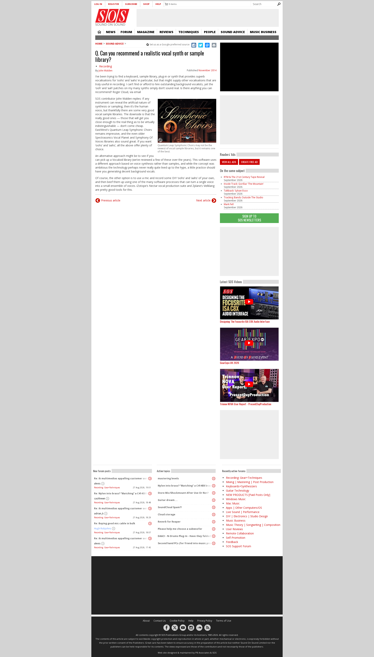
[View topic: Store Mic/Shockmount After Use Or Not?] (213, 493)
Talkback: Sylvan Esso (236, 190)
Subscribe (131, 4)
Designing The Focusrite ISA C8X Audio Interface (245, 321)
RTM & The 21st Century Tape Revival (244, 177)
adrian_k (98, 513)
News (111, 32)
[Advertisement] (249, 251)
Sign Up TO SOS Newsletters (249, 218)
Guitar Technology (237, 490)
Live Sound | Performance (242, 512)
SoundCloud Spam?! (170, 507)
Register (113, 4)
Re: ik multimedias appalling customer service (121, 478)
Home (99, 32)
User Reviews (234, 529)
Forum (126, 32)
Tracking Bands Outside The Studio (243, 197)
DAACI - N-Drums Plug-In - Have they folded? (185, 536)
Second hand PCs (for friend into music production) (185, 543)
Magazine (145, 32)
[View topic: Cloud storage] (213, 514)
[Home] (112, 16)
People (210, 32)
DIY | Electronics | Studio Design (247, 516)
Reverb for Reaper (169, 521)
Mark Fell (229, 204)
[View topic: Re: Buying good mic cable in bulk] (150, 523)
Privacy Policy (204, 620)
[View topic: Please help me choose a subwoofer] (213, 529)
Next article (203, 200)
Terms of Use (223, 620)
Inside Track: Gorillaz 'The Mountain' (244, 183)
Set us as (170, 44)
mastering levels (168, 478)
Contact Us (159, 620)
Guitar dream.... (168, 500)
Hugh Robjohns (102, 528)
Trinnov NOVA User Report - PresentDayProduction (245, 404)
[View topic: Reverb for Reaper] (213, 521)
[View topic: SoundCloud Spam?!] (213, 507)
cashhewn (99, 498)
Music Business (263, 32)
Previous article (110, 200)
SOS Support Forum (238, 546)
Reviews (166, 32)
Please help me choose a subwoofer (180, 529)
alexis (97, 483)
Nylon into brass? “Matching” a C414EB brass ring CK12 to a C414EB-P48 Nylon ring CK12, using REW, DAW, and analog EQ (185, 485)
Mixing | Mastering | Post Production (249, 482)
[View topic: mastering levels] (213, 478)
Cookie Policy (177, 620)
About (146, 620)
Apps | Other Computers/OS (244, 507)
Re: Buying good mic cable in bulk (114, 523)
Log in (98, 4)
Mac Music (233, 503)
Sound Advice (233, 32)
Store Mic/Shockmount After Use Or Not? (183, 493)
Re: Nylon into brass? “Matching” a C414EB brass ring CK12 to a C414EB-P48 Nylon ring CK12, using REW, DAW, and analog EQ (121, 493)
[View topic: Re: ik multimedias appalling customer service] (150, 478)
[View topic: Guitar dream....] (213, 500)
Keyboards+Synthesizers (241, 486)
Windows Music (236, 499)
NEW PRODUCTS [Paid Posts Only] (248, 495)
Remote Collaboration (240, 533)
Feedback (232, 542)
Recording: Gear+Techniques (107, 487)
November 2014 (207, 70)
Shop (146, 4)
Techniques (188, 32)
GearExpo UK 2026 (229, 363)
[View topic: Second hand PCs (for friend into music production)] (213, 543)
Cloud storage (166, 514)
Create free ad (249, 162)
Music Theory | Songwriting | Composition (253, 525)
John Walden (105, 70)
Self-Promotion (235, 537)
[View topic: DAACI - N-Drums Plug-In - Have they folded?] (213, 536)
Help (158, 4)
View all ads (229, 162)
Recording (105, 66)
